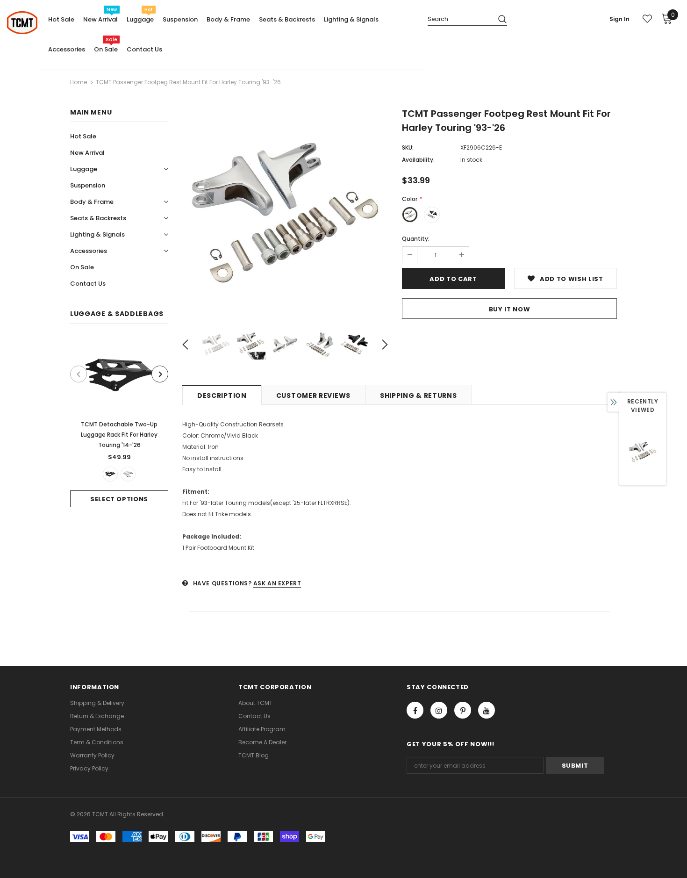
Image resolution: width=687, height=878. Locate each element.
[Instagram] (438, 710)
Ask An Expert (277, 583)
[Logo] (22, 22)
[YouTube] (486, 710)
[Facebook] (415, 710)
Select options (119, 499)
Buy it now (509, 309)
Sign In (619, 19)
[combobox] (459, 18)
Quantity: (415, 239)
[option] (119, 422)
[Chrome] (128, 474)
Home (78, 82)
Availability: (418, 160)
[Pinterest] (462, 710)
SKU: (408, 147)
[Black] (110, 474)
